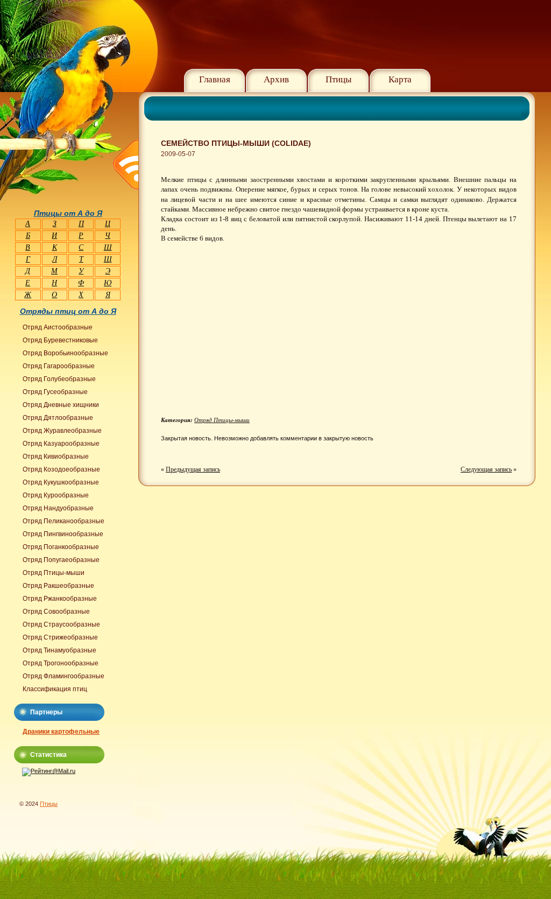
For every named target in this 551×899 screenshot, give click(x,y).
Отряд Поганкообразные (61, 547)
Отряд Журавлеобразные (62, 430)
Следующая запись (486, 469)
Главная (214, 79)
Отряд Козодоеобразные (61, 469)
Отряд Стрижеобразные (60, 637)
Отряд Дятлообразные (58, 418)
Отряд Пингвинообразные (63, 534)
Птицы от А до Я (68, 213)
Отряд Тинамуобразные (59, 650)
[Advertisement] (251, 338)
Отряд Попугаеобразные (61, 560)
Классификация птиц (55, 689)
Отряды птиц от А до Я (68, 311)
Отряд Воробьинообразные (65, 353)
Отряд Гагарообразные (59, 366)
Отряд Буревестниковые (60, 340)
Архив (276, 79)
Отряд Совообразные (56, 611)
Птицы (338, 79)
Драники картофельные (61, 731)
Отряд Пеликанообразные (63, 521)
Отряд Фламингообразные (63, 676)
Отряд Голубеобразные (59, 379)
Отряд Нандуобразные (58, 508)
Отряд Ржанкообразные (60, 598)
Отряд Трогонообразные (60, 663)
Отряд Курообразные (56, 495)
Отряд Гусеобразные (55, 392)
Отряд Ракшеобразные (58, 585)
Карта (400, 79)
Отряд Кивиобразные (56, 456)
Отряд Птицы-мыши (222, 420)
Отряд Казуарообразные (61, 443)
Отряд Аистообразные (58, 327)
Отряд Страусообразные (61, 624)
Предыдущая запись (193, 469)
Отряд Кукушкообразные (61, 482)
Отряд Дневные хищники (61, 405)
